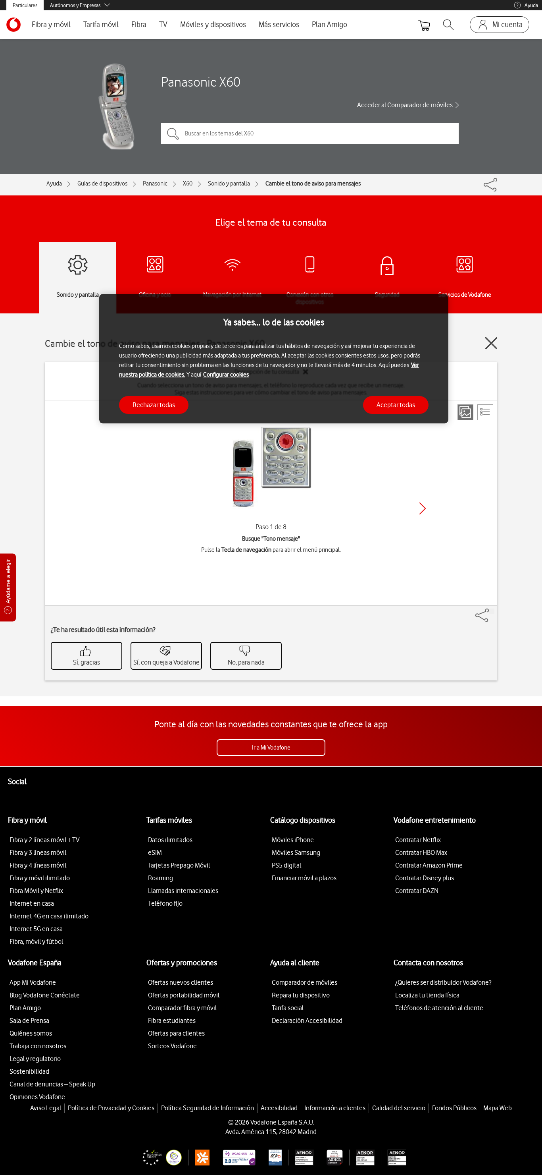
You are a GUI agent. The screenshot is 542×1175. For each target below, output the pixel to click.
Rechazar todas (154, 404)
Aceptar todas (396, 404)
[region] (273, 359)
